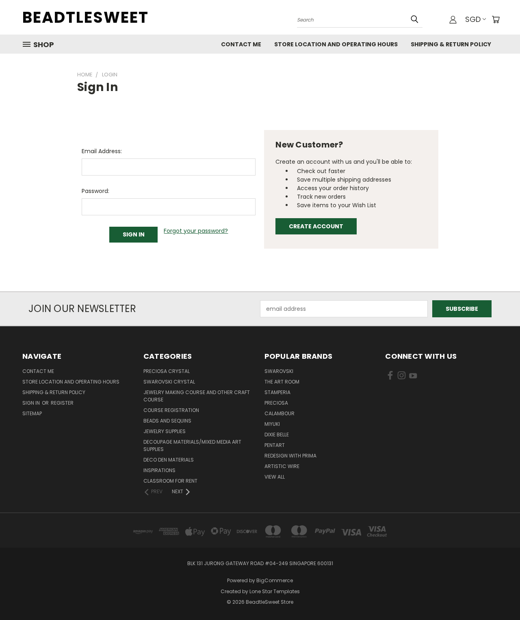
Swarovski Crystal (169, 381)
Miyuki (272, 424)
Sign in (31, 402)
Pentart (274, 445)
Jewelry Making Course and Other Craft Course (196, 396)
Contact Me (241, 44)
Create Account (316, 226)
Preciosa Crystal (166, 371)
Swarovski (278, 371)
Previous (499, 595)
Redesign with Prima (290, 455)
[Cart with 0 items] (496, 19)
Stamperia (277, 392)
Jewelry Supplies (164, 431)
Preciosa (276, 402)
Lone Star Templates (274, 591)
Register (62, 402)
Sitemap (32, 413)
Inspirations (159, 470)
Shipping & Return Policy (451, 44)
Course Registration (171, 410)
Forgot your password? (196, 231)
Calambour (279, 413)
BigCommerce (274, 580)
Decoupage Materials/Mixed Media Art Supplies (192, 445)
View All (274, 476)
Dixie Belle (276, 434)
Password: (95, 191)
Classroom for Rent (170, 480)
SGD (473, 19)
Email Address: (102, 151)
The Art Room (281, 381)
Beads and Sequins (167, 420)
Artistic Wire (281, 466)
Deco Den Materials (168, 459)
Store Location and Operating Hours (336, 44)
